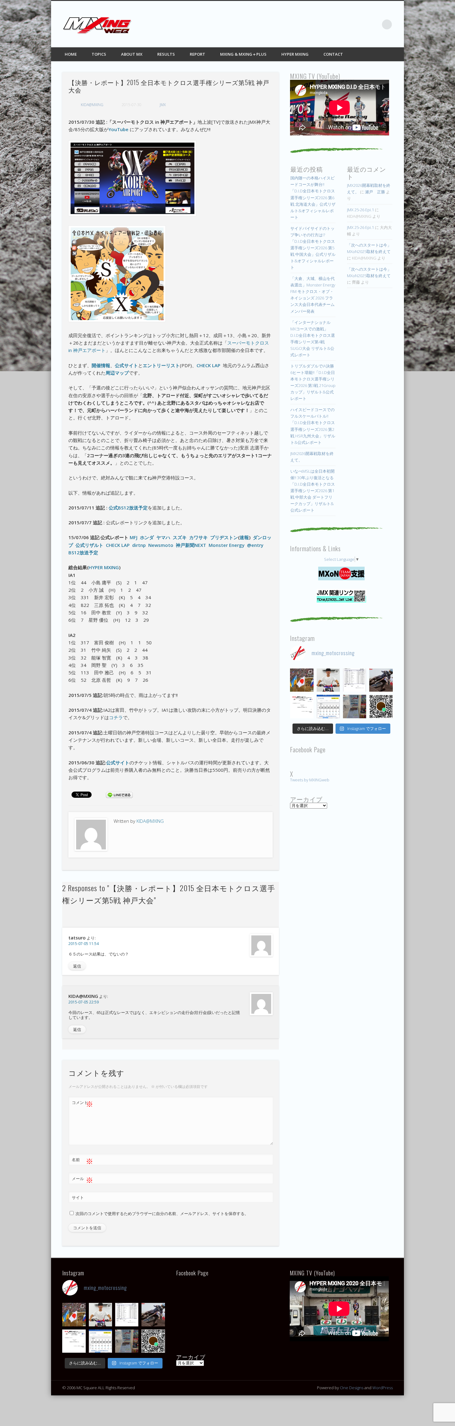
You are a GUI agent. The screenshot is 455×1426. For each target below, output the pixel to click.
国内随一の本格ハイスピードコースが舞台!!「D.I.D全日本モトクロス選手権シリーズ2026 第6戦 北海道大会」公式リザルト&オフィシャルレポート (313, 197)
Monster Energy (227, 545)
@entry (255, 545)
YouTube (118, 129)
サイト (78, 1197)
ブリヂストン (224, 537)
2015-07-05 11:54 (83, 943)
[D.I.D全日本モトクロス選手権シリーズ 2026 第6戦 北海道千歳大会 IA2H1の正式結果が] (354, 680)
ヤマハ (163, 537)
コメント (82, 1103)
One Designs (351, 1387)
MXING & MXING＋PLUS (243, 54)
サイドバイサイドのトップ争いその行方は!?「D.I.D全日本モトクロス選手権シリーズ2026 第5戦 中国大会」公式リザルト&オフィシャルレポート (313, 247)
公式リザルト (89, 545)
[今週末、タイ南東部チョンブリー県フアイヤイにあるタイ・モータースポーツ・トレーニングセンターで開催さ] (328, 680)
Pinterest (361, 24)
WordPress (382, 1387)
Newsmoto (160, 545)
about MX (131, 54)
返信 (77, 966)
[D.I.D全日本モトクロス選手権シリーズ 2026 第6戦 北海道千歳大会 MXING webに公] (380, 680)
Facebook (336, 24)
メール (82, 1179)
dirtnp (140, 545)
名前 (82, 1160)
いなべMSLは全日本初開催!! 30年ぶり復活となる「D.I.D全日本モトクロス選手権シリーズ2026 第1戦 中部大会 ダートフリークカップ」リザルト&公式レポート (312, 490)
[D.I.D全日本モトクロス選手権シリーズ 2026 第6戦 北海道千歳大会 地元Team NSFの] (380, 706)
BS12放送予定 (83, 552)
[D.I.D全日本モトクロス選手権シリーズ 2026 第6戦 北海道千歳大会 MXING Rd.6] (354, 706)
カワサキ (198, 537)
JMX (163, 104)
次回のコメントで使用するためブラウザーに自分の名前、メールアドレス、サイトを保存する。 (162, 1213)
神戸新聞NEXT (191, 545)
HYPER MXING (295, 54)
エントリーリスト (161, 365)
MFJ (133, 537)
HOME (71, 54)
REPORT (197, 54)
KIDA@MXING (92, 104)
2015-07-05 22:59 (83, 1002)
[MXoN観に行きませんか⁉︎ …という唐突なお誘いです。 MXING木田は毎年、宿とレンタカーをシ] (301, 680)
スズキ (180, 537)
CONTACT (333, 54)
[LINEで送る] (119, 794)
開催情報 (101, 365)
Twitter (349, 24)
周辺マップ (117, 373)
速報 (244, 537)
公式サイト (126, 365)
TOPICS (99, 54)
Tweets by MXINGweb (309, 780)
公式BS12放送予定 (127, 508)
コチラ (116, 717)
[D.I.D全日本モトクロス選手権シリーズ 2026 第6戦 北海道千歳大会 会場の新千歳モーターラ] (328, 706)
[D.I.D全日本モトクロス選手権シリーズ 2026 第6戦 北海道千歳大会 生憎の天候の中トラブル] (301, 706)
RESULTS (166, 54)
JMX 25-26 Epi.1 (360, 210)
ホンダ (147, 537)
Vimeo (374, 24)
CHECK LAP (208, 365)
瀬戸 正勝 (375, 192)
